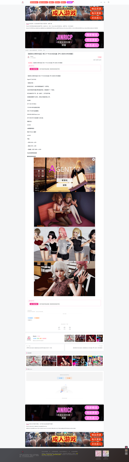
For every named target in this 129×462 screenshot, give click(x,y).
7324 (35, 338)
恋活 (50, 26)
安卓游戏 (40, 50)
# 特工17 (30, 320)
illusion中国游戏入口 (63, 451)
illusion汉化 (63, 28)
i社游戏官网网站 (74, 451)
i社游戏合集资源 (55, 451)
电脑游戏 (37, 317)
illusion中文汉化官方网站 (48, 428)
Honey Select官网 (85, 28)
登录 (61, 378)
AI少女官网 (75, 28)
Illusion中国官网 (29, 26)
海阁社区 (36, 426)
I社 (69, 451)
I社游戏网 (41, 426)
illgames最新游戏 (33, 50)
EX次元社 (45, 426)
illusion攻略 (35, 28)
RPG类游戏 (67, 428)
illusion (31, 56)
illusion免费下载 (57, 28)
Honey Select (54, 26)
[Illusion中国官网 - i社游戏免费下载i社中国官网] (22, 451)
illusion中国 (28, 426)
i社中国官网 (95, 28)
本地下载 (35, 69)
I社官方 (32, 426)
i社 (49, 451)
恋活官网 (79, 28)
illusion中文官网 (29, 28)
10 (41, 338)
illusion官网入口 (69, 28)
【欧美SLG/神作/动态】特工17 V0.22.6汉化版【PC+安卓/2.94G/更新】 (50, 54)
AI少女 (46, 26)
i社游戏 (91, 28)
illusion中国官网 (45, 451)
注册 (69, 378)
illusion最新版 (41, 28)
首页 (27, 50)
